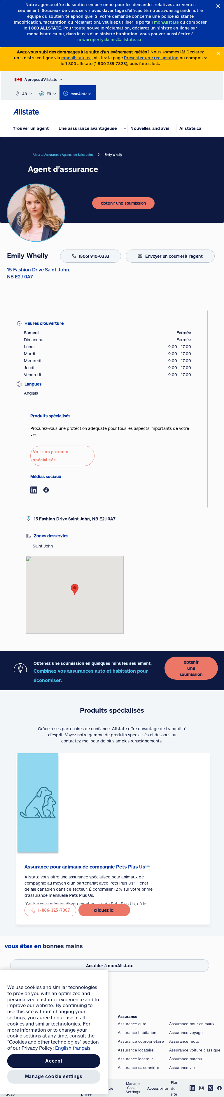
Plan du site (174, 1088)
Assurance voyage (186, 1032)
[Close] (218, 6)
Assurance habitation (137, 1032)
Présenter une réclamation (151, 57)
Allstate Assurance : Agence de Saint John (63, 154)
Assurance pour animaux (191, 1023)
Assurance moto (184, 1041)
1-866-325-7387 (53, 910)
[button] (75, 589)
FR (49, 94)
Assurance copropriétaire (141, 1041)
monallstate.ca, (76, 57)
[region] (54, 1032)
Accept (53, 1060)
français (81, 1048)
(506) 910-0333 (94, 256)
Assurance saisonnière (138, 1067)
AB (24, 94)
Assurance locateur (135, 1058)
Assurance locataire (136, 1050)
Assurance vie (182, 1067)
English (63, 1048)
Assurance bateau (185, 1058)
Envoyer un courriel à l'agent (174, 256)
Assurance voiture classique (194, 1050)
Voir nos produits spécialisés (51, 455)
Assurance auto (132, 1023)
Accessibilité (157, 1088)
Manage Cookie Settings (133, 1088)
